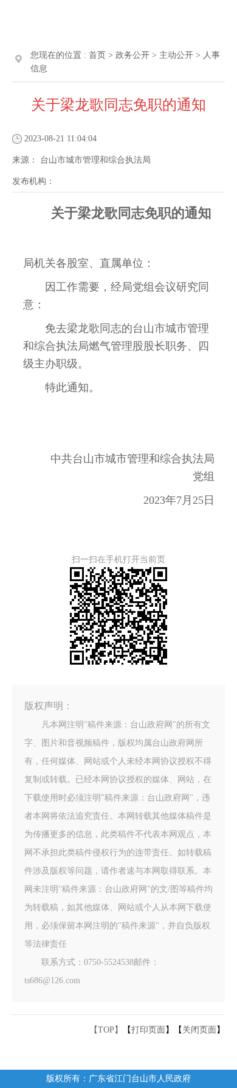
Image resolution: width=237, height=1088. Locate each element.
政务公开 (132, 55)
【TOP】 (106, 1029)
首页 (97, 55)
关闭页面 (199, 1029)
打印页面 (148, 1029)
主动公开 (176, 55)
